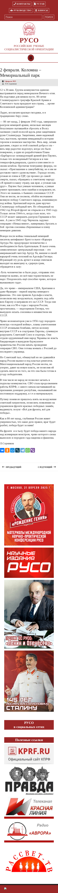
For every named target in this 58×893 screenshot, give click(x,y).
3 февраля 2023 (10, 81)
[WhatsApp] (27, 450)
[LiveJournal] (17, 450)
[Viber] (32, 450)
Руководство (22, 10)
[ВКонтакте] (2, 450)
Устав (40, 4)
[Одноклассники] (7, 450)
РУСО (29, 40)
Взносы (43, 10)
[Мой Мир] (12, 450)
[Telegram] (22, 450)
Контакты (23, 4)
